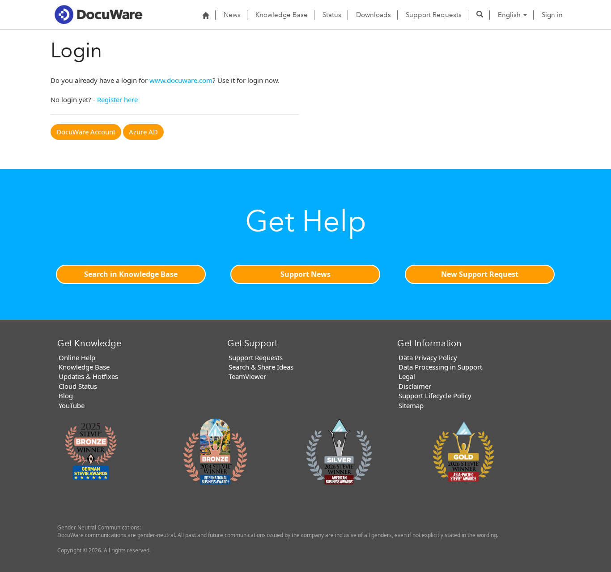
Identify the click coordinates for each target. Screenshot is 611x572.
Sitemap (411, 405)
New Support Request (479, 274)
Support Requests (434, 15)
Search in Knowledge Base (131, 274)
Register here (117, 99)
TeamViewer (247, 376)
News (232, 15)
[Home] (205, 15)
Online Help (77, 357)
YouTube (72, 405)
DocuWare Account (85, 131)
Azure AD (143, 131)
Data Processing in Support (440, 366)
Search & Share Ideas (261, 366)
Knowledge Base (281, 15)
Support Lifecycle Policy (435, 395)
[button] (480, 15)
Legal (407, 376)
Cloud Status (78, 386)
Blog (66, 395)
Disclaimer (415, 386)
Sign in (552, 15)
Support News (305, 274)
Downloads (373, 15)
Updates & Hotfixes (88, 376)
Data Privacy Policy (428, 357)
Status (331, 15)
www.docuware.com (180, 80)
